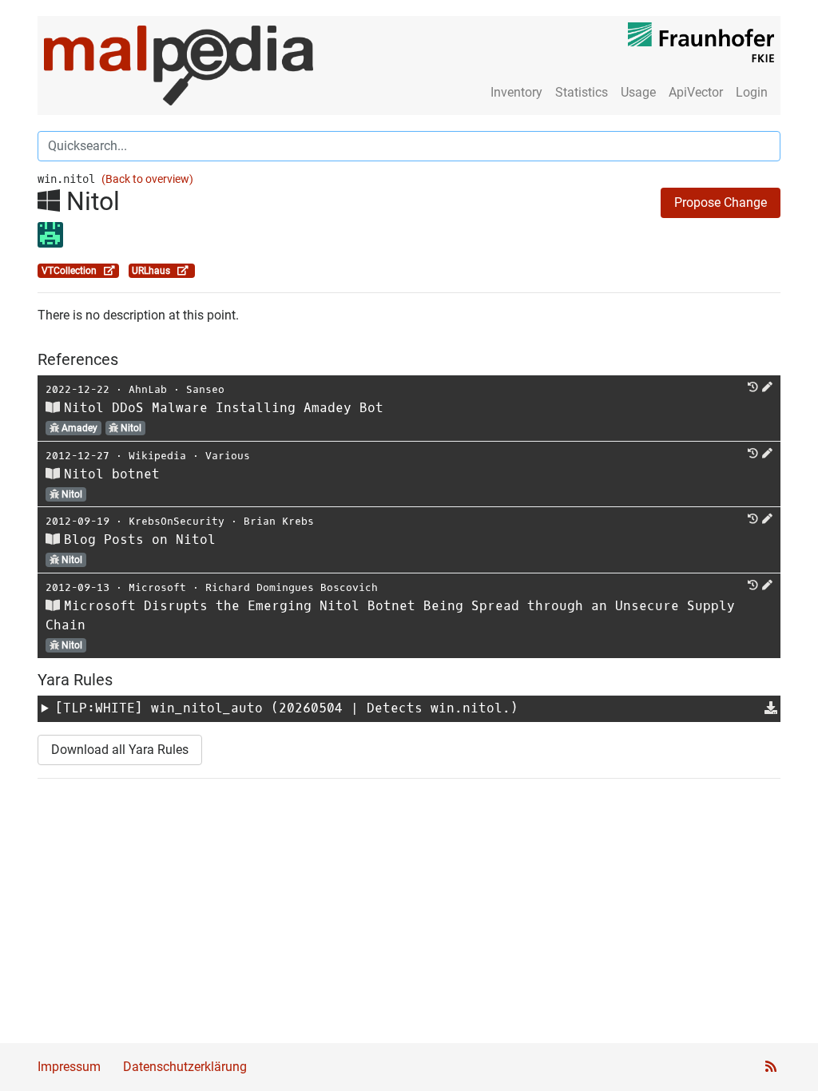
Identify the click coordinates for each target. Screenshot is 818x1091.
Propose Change (720, 202)
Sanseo (205, 389)
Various (227, 455)
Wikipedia (157, 455)
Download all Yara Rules (120, 749)
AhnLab (148, 389)
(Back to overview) (147, 179)
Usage (638, 92)
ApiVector (696, 92)
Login (752, 92)
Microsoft (157, 587)
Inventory (516, 92)
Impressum (69, 1066)
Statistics (581, 92)
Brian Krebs (279, 521)
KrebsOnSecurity (176, 521)
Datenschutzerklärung (185, 1066)
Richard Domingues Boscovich (291, 587)
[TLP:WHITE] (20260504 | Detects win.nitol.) (286, 708)
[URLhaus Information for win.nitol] (183, 270)
